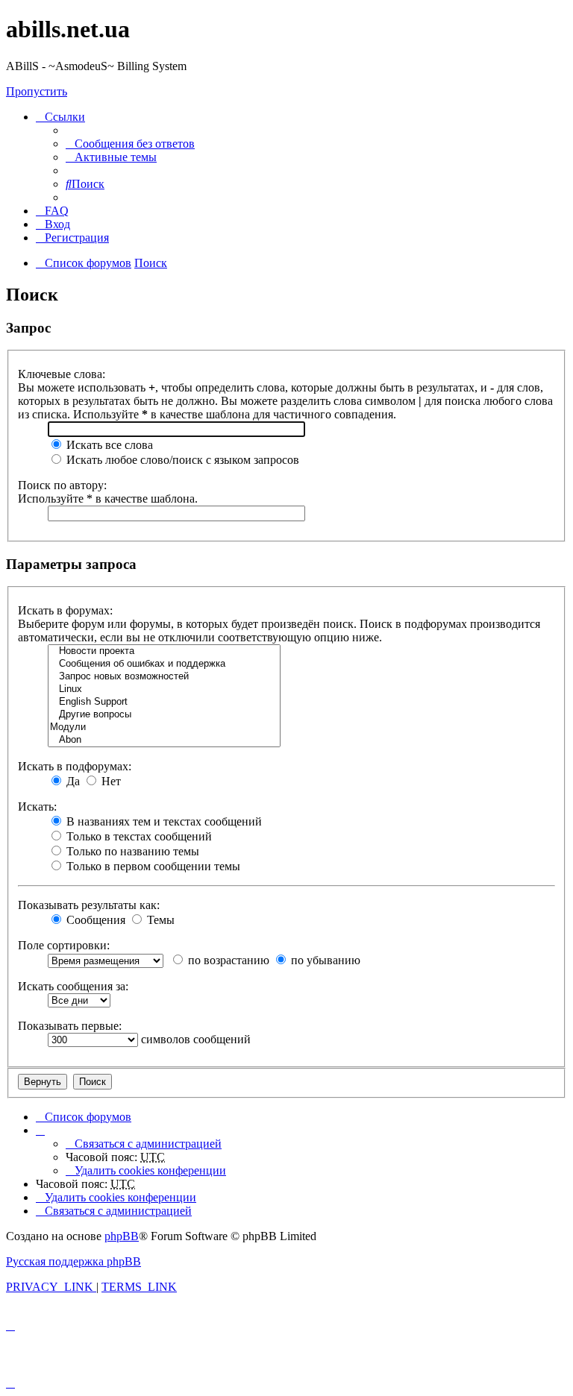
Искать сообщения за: (73, 986)
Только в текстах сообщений (137, 836)
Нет (109, 781)
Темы (159, 920)
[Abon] (164, 740)
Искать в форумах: (65, 610)
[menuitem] (130, 143)
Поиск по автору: (62, 485)
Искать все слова (108, 444)
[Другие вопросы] (164, 714)
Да (71, 781)
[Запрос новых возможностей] (164, 676)
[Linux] (164, 689)
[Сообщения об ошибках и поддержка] (164, 664)
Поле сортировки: (64, 945)
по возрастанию (227, 960)
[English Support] (164, 702)
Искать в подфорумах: (74, 766)
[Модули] (164, 727)
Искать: (37, 806)
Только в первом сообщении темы (151, 866)
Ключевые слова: (61, 374)
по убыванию (324, 960)
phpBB (121, 1236)
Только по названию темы (131, 851)
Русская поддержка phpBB (73, 1261)
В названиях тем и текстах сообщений (162, 821)
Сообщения (94, 920)
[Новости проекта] (164, 651)
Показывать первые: (70, 1025)
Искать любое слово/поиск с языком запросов (181, 459)
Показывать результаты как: (89, 905)
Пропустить (36, 91)
